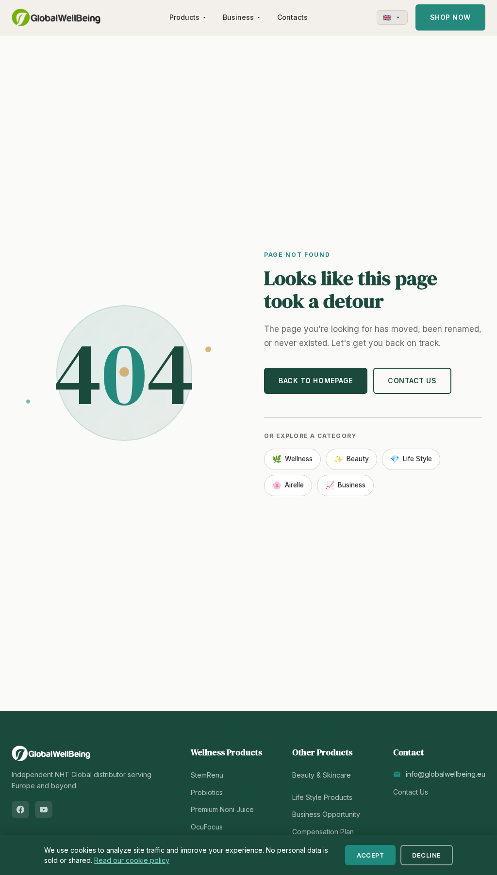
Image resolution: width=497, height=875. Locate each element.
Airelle (288, 485)
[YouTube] (43, 809)
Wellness (292, 459)
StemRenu (207, 775)
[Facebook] (20, 809)
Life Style (411, 459)
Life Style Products (322, 797)
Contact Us (412, 380)
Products (184, 17)
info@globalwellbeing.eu (445, 774)
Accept (370, 855)
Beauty (351, 459)
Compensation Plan (323, 832)
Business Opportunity (326, 814)
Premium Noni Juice (222, 809)
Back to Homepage (316, 380)
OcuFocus (207, 827)
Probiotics (207, 792)
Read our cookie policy (131, 860)
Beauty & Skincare (321, 775)
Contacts (292, 17)
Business (238, 17)
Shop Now (450, 17)
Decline (426, 855)
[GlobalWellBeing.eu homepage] (56, 17)
